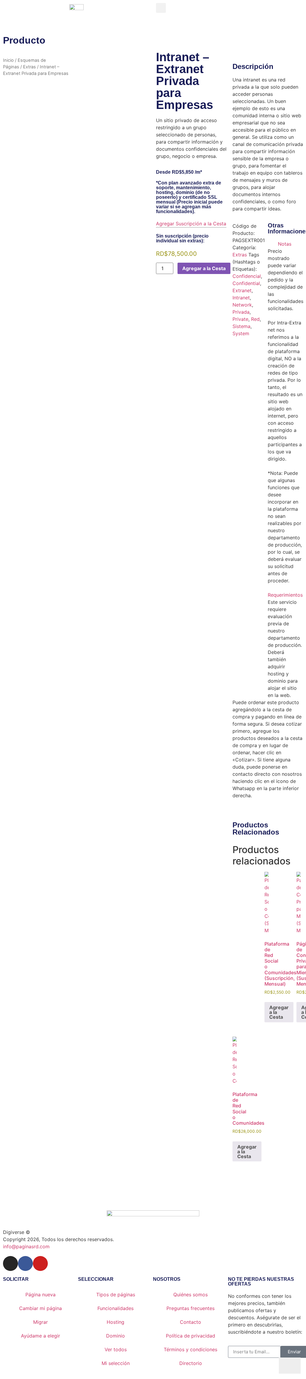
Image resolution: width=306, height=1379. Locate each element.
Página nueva (40, 1295)
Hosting (115, 1322)
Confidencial (246, 276)
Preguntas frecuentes (190, 1308)
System (240, 333)
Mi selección (116, 1363)
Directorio (190, 1363)
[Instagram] (10, 1263)
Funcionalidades (115, 1308)
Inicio (8, 60)
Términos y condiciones (190, 1349)
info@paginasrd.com (26, 1246)
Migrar (40, 1322)
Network (242, 305)
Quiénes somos (190, 1295)
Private (240, 319)
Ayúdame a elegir (40, 1336)
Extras (29, 67)
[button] (161, 8)
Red (255, 319)
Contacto (190, 1322)
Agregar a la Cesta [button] (279, 1012)
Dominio (115, 1336)
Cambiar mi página (40, 1308)
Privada (241, 312)
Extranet (242, 290)
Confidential (246, 283)
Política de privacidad (190, 1336)
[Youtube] (40, 1263)
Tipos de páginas (115, 1295)
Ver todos (116, 1349)
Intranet (241, 298)
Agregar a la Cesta (204, 268)
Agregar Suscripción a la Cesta (191, 224)
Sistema (241, 326)
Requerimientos (285, 595)
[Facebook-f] (25, 1263)
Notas (284, 244)
